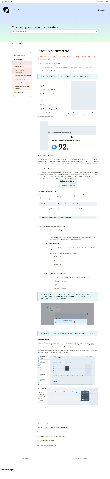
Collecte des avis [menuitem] (18, 52)
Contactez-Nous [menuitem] (81, 458)
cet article (51, 76)
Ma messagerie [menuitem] (17, 59)
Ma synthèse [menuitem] (18, 66)
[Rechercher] (96, 31)
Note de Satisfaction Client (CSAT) (46, 445)
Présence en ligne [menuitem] (20, 79)
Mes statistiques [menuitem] (18, 63)
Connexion (103, 10)
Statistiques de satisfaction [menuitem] (23, 75)
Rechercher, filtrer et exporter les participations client (51, 436)
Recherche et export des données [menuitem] (22, 87)
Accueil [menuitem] (26, 458)
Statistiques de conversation (40, 44)
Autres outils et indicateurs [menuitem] (23, 83)
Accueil (16, 10)
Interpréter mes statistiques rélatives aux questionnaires (52, 427)
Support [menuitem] (15, 96)
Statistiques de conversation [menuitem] (19, 71)
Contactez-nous (102, 1)
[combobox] (53, 31)
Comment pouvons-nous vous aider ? (35, 27)
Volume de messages (43, 432)
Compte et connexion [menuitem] (19, 55)
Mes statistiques (24, 44)
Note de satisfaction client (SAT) (46, 440)
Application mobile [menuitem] (18, 92)
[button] (30, 52)
